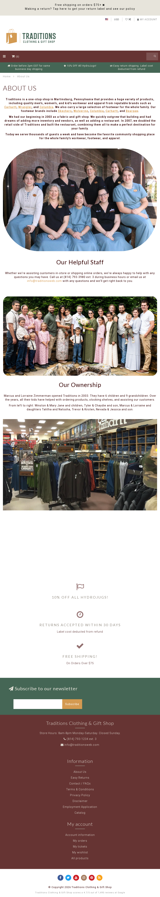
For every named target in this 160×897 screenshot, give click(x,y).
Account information (80, 834)
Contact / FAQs (80, 783)
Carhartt (10, 107)
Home (7, 76)
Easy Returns (80, 777)
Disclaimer (80, 801)
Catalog (80, 812)
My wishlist (80, 852)
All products (80, 858)
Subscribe (72, 704)
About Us (80, 771)
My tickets (80, 846)
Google (121, 893)
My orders (80, 840)
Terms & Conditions (80, 789)
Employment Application (80, 806)
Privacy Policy (80, 795)
